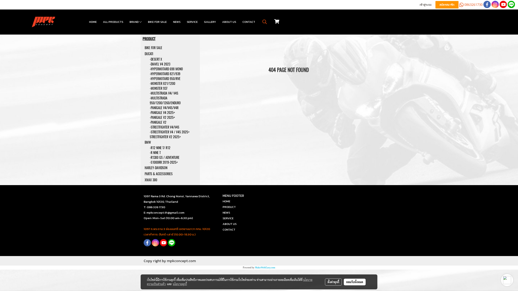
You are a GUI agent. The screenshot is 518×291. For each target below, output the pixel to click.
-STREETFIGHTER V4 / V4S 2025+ (170, 132)
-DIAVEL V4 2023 (160, 64)
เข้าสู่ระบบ (425, 4)
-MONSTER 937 (158, 88)
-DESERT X (156, 59)
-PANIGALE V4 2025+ (162, 113)
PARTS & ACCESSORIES (159, 174)
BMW (148, 142)
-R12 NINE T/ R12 (160, 148)
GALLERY (210, 22)
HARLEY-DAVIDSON (156, 168)
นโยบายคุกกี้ (180, 284)
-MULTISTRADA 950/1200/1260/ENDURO (165, 100)
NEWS (176, 22)
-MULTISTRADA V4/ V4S (164, 93)
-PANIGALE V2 (158, 122)
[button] (264, 22)
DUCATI (149, 54)
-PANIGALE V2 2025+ (162, 117)
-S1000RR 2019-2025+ (164, 162)
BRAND (134, 22)
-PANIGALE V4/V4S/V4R (164, 108)
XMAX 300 (151, 180)
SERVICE (192, 22)
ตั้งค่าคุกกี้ (333, 282)
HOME (93, 22)
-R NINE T (155, 153)
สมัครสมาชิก (446, 4)
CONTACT (248, 22)
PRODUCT (229, 207)
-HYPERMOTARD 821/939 (165, 74)
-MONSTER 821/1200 (162, 83)
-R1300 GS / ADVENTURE (164, 157)
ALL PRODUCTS (113, 22)
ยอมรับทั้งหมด (354, 282)
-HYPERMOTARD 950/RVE (165, 79)
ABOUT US (229, 22)
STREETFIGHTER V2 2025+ (165, 137)
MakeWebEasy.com (265, 267)
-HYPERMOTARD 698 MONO (166, 69)
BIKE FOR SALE (157, 22)
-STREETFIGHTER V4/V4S (164, 127)
